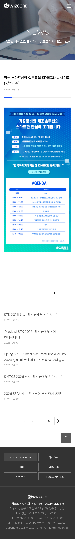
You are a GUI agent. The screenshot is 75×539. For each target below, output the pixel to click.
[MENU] (69, 6)
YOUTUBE (55, 466)
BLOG (20, 466)
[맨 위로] (66, 438)
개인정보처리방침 (54, 476)
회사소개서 (55, 457)
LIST (57, 293)
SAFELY (20, 476)
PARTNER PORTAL (20, 457)
